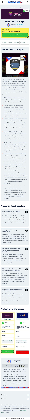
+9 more (10, 341)
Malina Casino (7, 319)
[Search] (27, 2)
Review (5, 42)
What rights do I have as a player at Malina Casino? (11, 231)
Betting (23, 42)
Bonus (11, 42)
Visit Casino (7, 351)
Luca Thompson (19, 24)
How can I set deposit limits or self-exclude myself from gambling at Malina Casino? (11, 250)
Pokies (17, 42)
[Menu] (2, 2)
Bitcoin (10, 340)
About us (3, 394)
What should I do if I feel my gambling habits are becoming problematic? (12, 269)
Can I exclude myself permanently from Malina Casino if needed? (12, 290)
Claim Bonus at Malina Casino (15, 35)
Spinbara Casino (22, 319)
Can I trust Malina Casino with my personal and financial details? (11, 212)
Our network (4, 399)
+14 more (24, 342)
